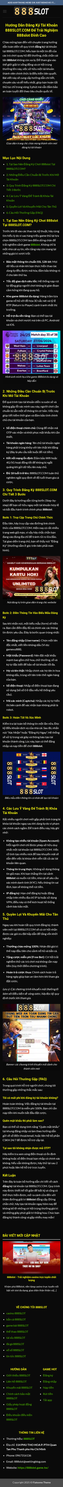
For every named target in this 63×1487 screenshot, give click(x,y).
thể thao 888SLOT (17, 1331)
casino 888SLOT (16, 1313)
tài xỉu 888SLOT (15, 1337)
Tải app (47, 1400)
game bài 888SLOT (17, 1325)
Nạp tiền (48, 1387)
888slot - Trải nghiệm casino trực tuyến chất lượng (31, 1279)
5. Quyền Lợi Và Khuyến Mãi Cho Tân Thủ (31, 206)
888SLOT (29, 1438)
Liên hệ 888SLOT (16, 1381)
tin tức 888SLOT (16, 1356)
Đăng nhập (50, 1381)
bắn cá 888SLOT (16, 1319)
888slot (35, 244)
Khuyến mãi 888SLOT (19, 1387)
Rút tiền (48, 1393)
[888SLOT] (31, 11)
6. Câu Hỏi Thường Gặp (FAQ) (24, 212)
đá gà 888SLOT (15, 1344)
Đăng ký (48, 1375)
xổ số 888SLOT (15, 1350)
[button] (5, 11)
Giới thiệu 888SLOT (18, 1375)
